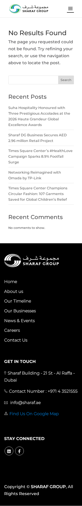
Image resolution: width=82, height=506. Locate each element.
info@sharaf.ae (25, 402)
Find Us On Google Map (34, 413)
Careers (12, 330)
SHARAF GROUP (48, 486)
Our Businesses (20, 310)
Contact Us (15, 340)
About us (13, 291)
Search (66, 80)
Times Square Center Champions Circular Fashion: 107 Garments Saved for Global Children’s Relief (37, 194)
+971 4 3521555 (62, 391)
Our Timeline (17, 301)
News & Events (19, 320)
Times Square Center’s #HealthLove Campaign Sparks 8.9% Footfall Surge (40, 156)
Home (10, 281)
